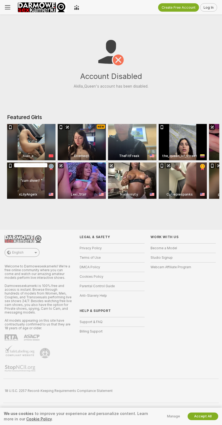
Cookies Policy (91, 277)
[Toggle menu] (7, 7)
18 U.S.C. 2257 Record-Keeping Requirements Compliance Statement (59, 391)
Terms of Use (90, 258)
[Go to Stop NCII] (21, 368)
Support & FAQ (91, 322)
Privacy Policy (91, 248)
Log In (209, 7)
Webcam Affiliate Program (171, 267)
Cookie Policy (39, 419)
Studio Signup (162, 258)
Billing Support (91, 331)
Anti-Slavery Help (93, 296)
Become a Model (164, 248)
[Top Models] (76, 7)
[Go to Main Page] (42, 7)
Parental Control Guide (97, 286)
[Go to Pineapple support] (45, 353)
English (18, 252)
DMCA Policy (90, 267)
